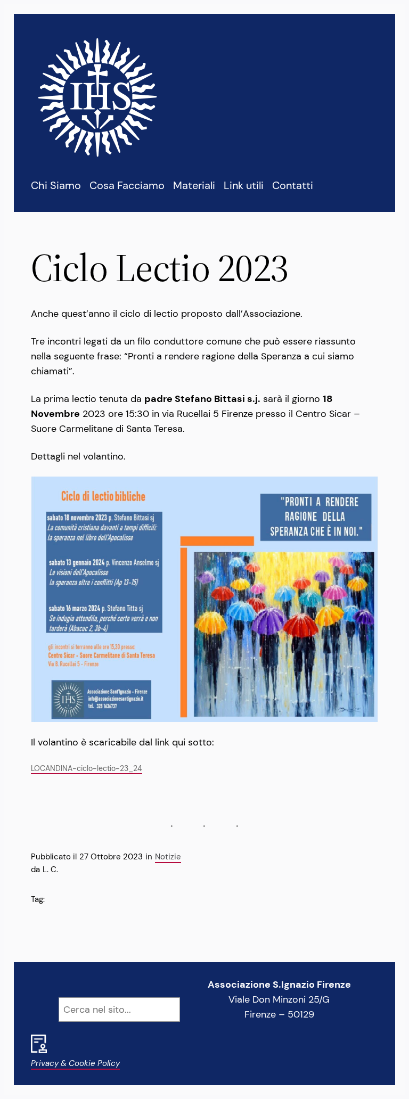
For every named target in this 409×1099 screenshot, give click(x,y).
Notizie (168, 856)
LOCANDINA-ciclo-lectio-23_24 (86, 768)
